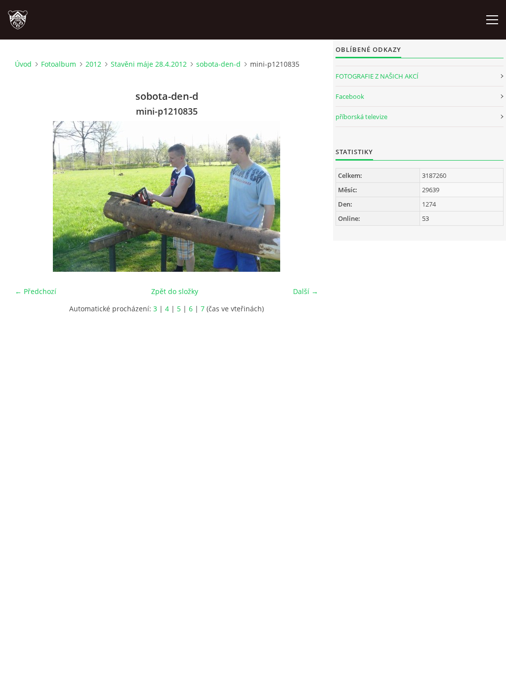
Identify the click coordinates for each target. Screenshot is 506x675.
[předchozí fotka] (31, 196)
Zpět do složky (174, 291)
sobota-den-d (218, 64)
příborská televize (361, 116)
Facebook (350, 96)
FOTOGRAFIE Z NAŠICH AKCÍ (377, 76)
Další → (305, 291)
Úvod (23, 64)
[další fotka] (302, 196)
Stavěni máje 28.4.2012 (149, 64)
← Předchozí (35, 291)
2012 (93, 64)
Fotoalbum (58, 64)
